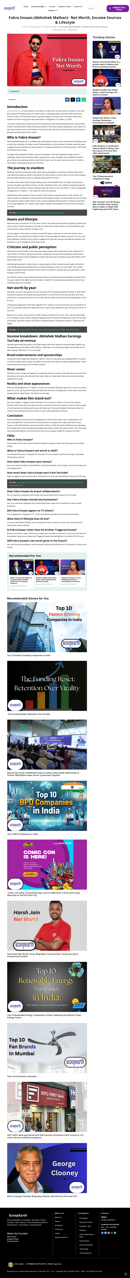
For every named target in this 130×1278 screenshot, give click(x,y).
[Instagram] (111, 1233)
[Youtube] (108, 1233)
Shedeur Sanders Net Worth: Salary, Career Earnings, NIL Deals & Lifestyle (46, 579)
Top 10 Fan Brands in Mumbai (22, 1076)
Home (25, 27)
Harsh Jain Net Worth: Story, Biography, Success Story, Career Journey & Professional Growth (42, 955)
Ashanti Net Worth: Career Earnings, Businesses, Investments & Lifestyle (71, 579)
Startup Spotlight (35, 27)
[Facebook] (102, 1233)
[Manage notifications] (125, 1274)
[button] (67, 100)
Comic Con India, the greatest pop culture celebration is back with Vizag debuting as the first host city (43, 894)
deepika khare (23, 586)
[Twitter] (105, 1233)
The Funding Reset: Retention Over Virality (28, 714)
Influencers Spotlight (50, 27)
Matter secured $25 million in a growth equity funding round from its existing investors (21, 580)
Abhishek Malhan (14, 111)
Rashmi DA (74, 584)
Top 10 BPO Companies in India (22, 834)
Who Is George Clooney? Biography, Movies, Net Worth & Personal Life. (42, 1196)
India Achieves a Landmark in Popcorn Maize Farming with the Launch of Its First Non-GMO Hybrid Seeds (106, 149)
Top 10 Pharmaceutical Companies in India (103, 177)
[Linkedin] (115, 1233)
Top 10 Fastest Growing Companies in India (28, 655)
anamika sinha (49, 584)
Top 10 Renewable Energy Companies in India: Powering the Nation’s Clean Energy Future (44, 1016)
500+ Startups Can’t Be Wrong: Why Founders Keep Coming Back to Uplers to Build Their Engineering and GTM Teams (106, 205)
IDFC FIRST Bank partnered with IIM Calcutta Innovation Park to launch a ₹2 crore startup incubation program (45, 1136)
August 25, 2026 (14, 586)
